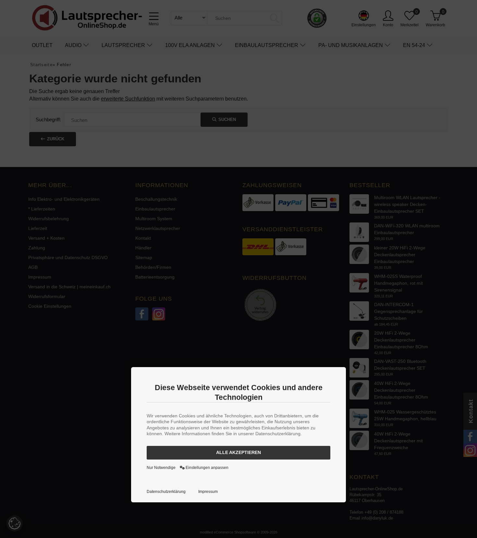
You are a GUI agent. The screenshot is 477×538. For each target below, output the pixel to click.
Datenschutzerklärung (166, 491)
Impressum (208, 491)
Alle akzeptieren (238, 452)
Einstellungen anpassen (206, 467)
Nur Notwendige (161, 467)
